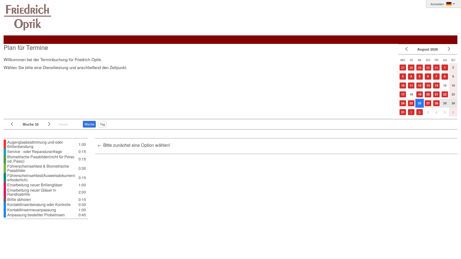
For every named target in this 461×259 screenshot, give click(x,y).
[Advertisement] (200, 88)
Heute (63, 124)
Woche (89, 124)
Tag (102, 124)
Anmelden (437, 4)
